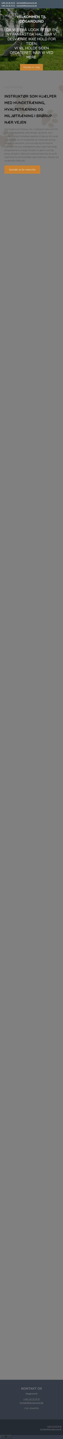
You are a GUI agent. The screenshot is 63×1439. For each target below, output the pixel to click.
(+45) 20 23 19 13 (8, 3)
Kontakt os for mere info (22, 169)
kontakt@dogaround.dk (27, 3)
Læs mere (31, 643)
